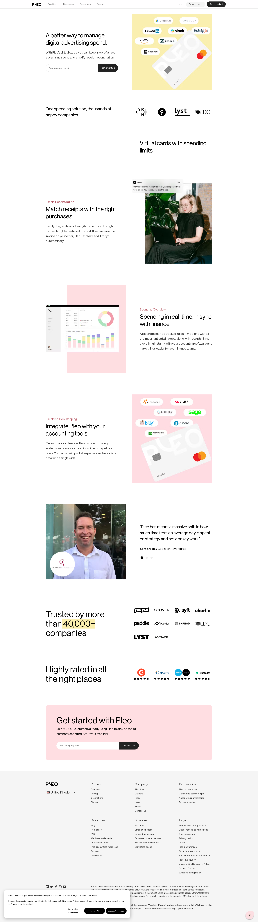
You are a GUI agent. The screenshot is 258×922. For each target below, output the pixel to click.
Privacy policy (186, 838)
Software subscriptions (147, 842)
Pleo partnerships (188, 789)
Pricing (100, 4)
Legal (138, 802)
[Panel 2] (147, 558)
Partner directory (187, 802)
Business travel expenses (148, 838)
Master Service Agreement (192, 825)
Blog (93, 825)
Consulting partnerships (191, 793)
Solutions (52, 4)
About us (139, 789)
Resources (68, 4)
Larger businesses (144, 834)
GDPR (182, 842)
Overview (95, 789)
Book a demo (195, 4)
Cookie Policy (90, 896)
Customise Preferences (72, 911)
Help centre (97, 829)
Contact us (140, 810)
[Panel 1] (142, 558)
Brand (138, 806)
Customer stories (100, 842)
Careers (139, 793)
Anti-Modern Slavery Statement (195, 855)
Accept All (94, 911)
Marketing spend (143, 847)
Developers (96, 855)
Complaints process (189, 851)
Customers (85, 4)
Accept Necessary (116, 911)
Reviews (95, 851)
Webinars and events (101, 838)
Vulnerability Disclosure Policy (194, 864)
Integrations (97, 798)
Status (94, 802)
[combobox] (61, 792)
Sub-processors (187, 834)
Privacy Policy (75, 896)
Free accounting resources (104, 847)
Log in (179, 4)
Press (138, 798)
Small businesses (144, 829)
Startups (139, 825)
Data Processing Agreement (193, 829)
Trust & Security (187, 859)
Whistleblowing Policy (190, 872)
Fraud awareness (188, 847)
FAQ (93, 834)
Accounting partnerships (191, 798)
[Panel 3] (151, 558)
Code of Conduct (188, 868)
